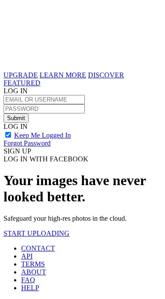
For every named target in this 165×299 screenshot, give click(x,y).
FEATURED (22, 83)
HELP (30, 288)
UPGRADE (21, 75)
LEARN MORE (63, 75)
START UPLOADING (37, 233)
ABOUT (33, 272)
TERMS (33, 264)
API (27, 256)
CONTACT (38, 248)
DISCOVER (106, 75)
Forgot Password (27, 143)
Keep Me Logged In (42, 135)
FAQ (28, 280)
